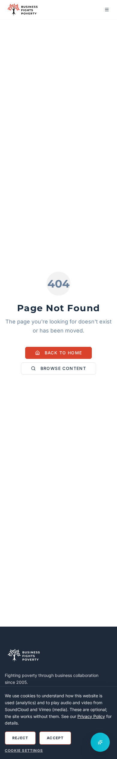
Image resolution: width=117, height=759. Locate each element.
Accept (55, 738)
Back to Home (63, 352)
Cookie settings (24, 750)
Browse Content (63, 368)
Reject (20, 738)
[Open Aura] (100, 742)
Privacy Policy (91, 716)
